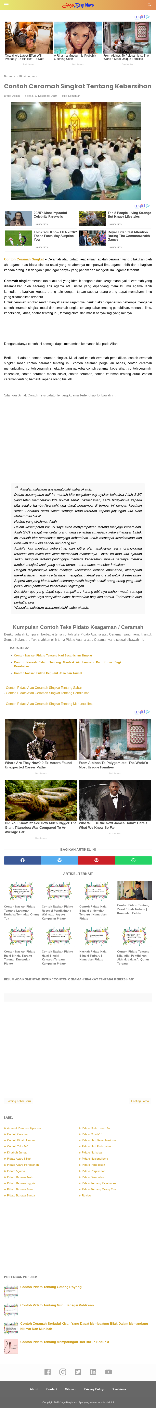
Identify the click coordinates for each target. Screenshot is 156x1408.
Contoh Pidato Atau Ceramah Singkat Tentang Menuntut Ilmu (49, 704)
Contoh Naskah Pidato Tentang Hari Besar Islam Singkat (53, 655)
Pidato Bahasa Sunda (21, 1195)
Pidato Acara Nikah (19, 1158)
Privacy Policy (94, 1389)
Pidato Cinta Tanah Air (96, 1128)
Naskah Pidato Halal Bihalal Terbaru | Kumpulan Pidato (93, 955)
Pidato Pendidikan (93, 1164)
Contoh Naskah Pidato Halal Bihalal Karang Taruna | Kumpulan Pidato (19, 957)
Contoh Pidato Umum (21, 1140)
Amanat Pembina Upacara (24, 1128)
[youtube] (108, 1375)
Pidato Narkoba (92, 1152)
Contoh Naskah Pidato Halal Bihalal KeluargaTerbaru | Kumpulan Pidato (57, 957)
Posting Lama (140, 1101)
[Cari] (149, 6)
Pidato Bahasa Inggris (21, 1183)
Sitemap (70, 1389)
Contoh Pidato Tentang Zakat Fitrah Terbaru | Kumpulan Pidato (133, 909)
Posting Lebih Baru (18, 1101)
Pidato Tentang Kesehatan (99, 1183)
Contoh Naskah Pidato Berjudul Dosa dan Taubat (48, 673)
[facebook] (22, 860)
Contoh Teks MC (17, 1146)
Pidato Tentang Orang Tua (99, 1189)
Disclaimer (119, 1389)
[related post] (21, 891)
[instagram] (63, 1375)
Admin (16, 95)
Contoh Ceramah (18, 1134)
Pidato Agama (16, 1171)
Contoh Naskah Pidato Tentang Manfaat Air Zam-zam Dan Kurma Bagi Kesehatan (67, 664)
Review (86, 1195)
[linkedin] (93, 1375)
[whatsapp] (133, 860)
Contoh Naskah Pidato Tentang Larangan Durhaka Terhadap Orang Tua (21, 912)
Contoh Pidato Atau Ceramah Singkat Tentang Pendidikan (48, 693)
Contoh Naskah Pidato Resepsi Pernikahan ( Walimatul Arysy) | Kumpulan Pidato (57, 912)
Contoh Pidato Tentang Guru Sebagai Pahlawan (57, 1305)
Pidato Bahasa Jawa (20, 1189)
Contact (51, 1389)
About (34, 1389)
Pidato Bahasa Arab (19, 1177)
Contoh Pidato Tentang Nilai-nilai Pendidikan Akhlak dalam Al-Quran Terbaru (133, 957)
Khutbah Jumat (17, 1152)
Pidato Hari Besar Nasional (99, 1140)
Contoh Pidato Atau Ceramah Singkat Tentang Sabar (44, 687)
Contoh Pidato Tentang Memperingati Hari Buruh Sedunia (64, 1342)
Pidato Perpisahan (93, 1171)
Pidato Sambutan (93, 1177)
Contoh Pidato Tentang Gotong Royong (51, 1287)
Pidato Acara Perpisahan (23, 1164)
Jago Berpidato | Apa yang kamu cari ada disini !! (87, 1402)
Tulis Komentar (71, 95)
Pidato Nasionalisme (95, 1158)
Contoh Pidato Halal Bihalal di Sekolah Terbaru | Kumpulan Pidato (93, 912)
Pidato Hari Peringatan (96, 1146)
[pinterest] (96, 860)
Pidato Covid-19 (92, 1134)
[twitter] (59, 860)
